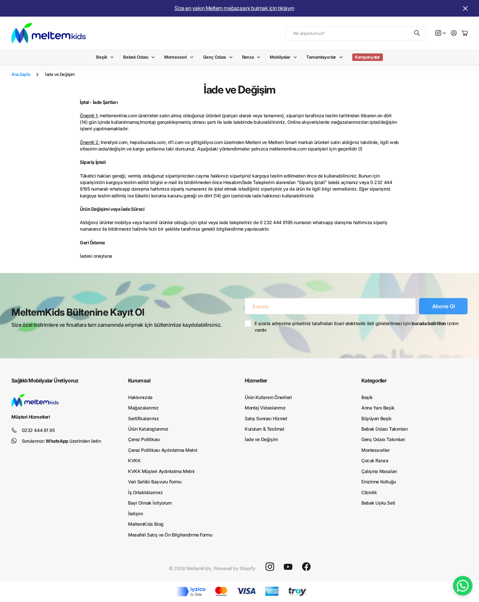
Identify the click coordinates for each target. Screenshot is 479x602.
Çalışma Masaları (379, 471)
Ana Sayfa (20, 74)
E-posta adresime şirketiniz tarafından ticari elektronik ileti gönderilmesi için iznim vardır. (356, 327)
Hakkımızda (140, 397)
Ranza (248, 57)
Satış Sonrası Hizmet (266, 418)
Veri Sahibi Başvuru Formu (154, 481)
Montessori (175, 57)
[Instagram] (270, 567)
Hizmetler (256, 380)
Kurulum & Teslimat (264, 429)
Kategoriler (373, 380)
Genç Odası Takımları (383, 439)
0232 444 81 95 (38, 430)
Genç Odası (214, 57)
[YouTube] (288, 567)
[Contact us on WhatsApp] (462, 585)
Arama (417, 33)
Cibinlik (369, 492)
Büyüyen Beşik (376, 418)
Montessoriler (375, 450)
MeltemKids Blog (146, 524)
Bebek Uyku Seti (378, 503)
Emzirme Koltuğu (378, 481)
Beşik (101, 57)
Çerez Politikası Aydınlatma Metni (162, 450)
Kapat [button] (465, 8)
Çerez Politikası (144, 439)
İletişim (135, 513)
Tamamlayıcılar (321, 57)
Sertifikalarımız (143, 418)
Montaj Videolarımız (265, 407)
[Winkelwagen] (465, 33)
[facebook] (306, 567)
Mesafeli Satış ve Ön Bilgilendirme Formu (170, 535)
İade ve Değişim (261, 439)
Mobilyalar (280, 57)
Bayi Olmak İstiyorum (150, 503)
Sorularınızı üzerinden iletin (61, 441)
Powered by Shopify (234, 568)
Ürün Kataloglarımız (148, 429)
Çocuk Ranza (374, 460)
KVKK (134, 460)
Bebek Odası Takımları (384, 429)
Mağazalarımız (143, 407)
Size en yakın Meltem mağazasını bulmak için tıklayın (234, 8)
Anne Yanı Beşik (378, 407)
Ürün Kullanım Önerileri (268, 397)
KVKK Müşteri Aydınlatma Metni (161, 471)
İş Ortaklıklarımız (145, 492)
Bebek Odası (135, 57)
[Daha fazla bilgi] (440, 33)
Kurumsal (139, 380)
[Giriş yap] (454, 33)
